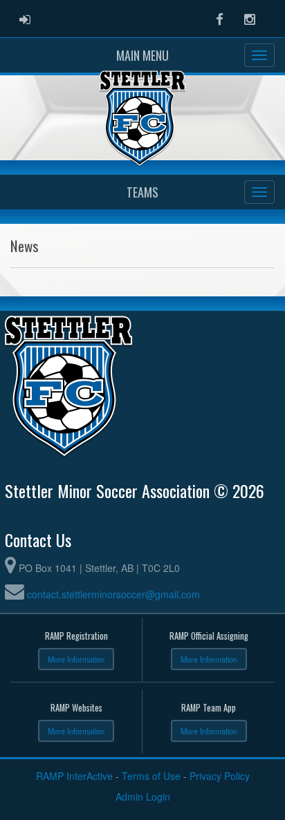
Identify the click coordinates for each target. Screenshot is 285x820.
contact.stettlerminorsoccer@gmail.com (113, 594)
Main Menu (142, 55)
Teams (142, 192)
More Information (76, 659)
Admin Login (143, 796)
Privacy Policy (220, 776)
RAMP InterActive (74, 776)
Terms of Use (151, 776)
